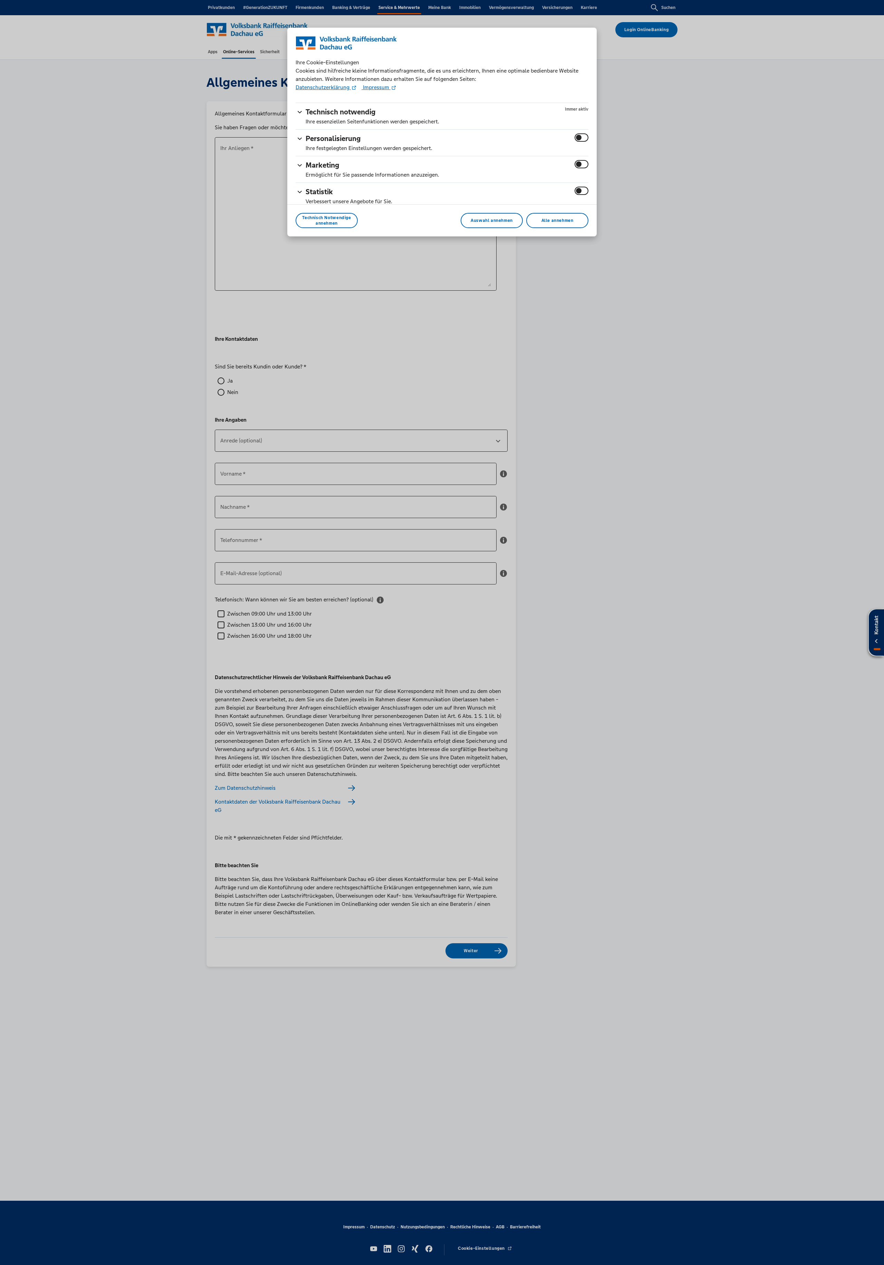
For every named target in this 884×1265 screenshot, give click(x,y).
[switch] (581, 137)
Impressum (376, 87)
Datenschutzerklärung (323, 87)
